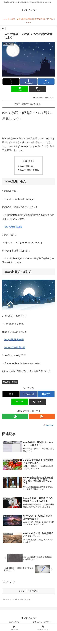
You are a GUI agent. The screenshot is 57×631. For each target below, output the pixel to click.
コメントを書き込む (28, 591)
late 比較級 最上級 (13, 227)
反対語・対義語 (11, 382)
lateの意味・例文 (27, 166)
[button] (37, 89)
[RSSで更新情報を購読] (42, 416)
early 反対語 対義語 (14, 339)
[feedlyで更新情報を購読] (15, 416)
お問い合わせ (15, 622)
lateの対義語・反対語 (29, 170)
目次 (25, 161)
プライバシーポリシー (42, 622)
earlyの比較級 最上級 (14, 347)
